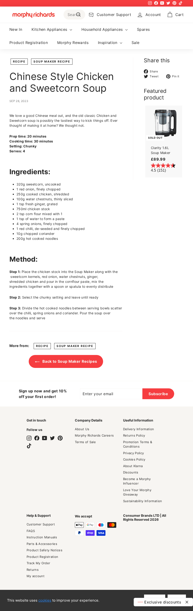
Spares (143, 29)
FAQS (31, 531)
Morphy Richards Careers (94, 435)
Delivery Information (138, 429)
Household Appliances (102, 29)
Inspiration (108, 42)
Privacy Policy (133, 453)
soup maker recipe (51, 61)
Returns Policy (134, 435)
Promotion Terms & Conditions (137, 444)
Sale (135, 42)
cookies (44, 600)
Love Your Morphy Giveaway (137, 492)
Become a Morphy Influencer (137, 481)
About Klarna (133, 466)
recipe (19, 61)
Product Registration (28, 42)
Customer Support (41, 524)
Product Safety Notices (45, 550)
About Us (82, 429)
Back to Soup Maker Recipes (69, 361)
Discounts (130, 472)
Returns (33, 570)
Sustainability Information (142, 501)
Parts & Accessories (42, 544)
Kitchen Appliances (50, 29)
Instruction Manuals (42, 537)
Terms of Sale (85, 442)
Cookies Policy (134, 459)
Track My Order (38, 563)
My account (36, 576)
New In (15, 29)
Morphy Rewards (72, 42)
